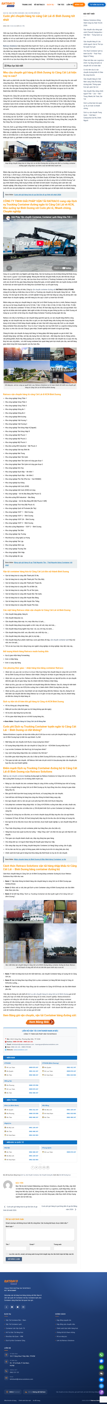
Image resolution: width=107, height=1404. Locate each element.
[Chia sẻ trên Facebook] (32, 1167)
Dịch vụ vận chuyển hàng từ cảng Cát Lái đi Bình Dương (48, 994)
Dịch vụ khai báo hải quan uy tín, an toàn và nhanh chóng (92, 105)
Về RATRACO (39, 5)
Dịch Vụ (50, 5)
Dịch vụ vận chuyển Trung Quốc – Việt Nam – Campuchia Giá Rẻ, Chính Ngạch (92, 116)
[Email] (23, 1307)
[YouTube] (12, 1307)
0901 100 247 (71, 1110)
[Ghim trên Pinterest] (44, 1167)
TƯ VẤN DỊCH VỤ (97, 5)
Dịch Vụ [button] (7, 1314)
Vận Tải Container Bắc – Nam (16, 1320)
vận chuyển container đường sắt (44, 290)
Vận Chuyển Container (16, 13)
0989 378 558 (17, 1041)
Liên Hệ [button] (7, 1348)
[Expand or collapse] (74, 65)
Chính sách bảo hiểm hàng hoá (67, 1328)
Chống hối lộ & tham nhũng (66, 1332)
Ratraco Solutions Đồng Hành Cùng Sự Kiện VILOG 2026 (92, 22)
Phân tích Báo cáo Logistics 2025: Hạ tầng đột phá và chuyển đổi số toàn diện (93, 63)
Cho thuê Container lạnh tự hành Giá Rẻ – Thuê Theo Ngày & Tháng (93, 53)
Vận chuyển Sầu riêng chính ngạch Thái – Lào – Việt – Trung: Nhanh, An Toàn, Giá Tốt (93, 95)
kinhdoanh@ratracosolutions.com (23, 1044)
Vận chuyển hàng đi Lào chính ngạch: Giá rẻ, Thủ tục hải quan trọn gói (93, 44)
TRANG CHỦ (27, 5)
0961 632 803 (71, 1075)
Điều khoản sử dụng (10, 1400)
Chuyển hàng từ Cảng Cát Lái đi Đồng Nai (30, 721)
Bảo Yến (22, 26)
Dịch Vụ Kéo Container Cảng (15, 1340)
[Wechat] (101, 1373)
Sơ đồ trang (36, 1400)
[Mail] (101, 1386)
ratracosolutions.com (20, 1050)
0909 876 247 (33, 1067)
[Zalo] (18, 1307)
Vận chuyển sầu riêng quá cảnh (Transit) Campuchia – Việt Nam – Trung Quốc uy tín (93, 34)
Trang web (57, 1244)
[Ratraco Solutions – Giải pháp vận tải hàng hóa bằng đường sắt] (8, 4)
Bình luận (10, 1226)
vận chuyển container (16, 776)
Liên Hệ (70, 5)
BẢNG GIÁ (79, 5)
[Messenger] (101, 1379)
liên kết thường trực (65, 1175)
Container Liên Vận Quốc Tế (15, 1328)
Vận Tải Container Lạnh (14, 1324)
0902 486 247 (33, 1075)
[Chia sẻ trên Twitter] (36, 1167)
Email (32, 1244)
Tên (8, 1244)
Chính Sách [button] (60, 1314)
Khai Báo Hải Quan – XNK (14, 1336)
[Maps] (101, 1392)
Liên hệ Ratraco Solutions (65, 1340)
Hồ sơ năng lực (62, 1336)
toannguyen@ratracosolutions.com (46, 1044)
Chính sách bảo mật (25, 1400)
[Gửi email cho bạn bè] (40, 1167)
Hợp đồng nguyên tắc (64, 1320)
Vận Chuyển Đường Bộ (32, 13)
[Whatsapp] (101, 1367)
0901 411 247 (33, 1071)
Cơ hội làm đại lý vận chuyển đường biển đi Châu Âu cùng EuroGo (93, 72)
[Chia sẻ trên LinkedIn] (48, 1167)
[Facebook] (6, 1307)
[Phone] (101, 1354)
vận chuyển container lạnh (59, 640)
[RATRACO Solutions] (53, 1282)
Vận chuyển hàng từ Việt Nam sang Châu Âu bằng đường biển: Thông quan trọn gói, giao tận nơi (92, 83)
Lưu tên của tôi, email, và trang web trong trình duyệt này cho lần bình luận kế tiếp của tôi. (41, 1254)
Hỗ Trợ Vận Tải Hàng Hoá (14, 1332)
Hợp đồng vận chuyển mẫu (66, 1324)
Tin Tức (60, 5)
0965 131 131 (28, 1041)
